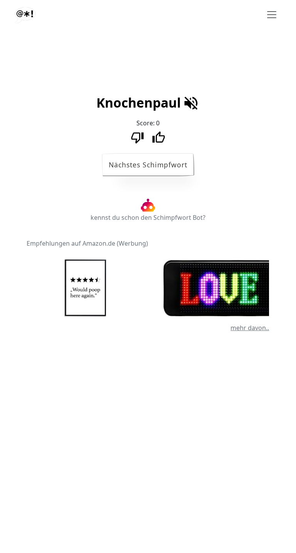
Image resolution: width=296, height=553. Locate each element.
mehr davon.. (249, 328)
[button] (138, 105)
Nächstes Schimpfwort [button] (148, 164)
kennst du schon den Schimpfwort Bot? (148, 217)
